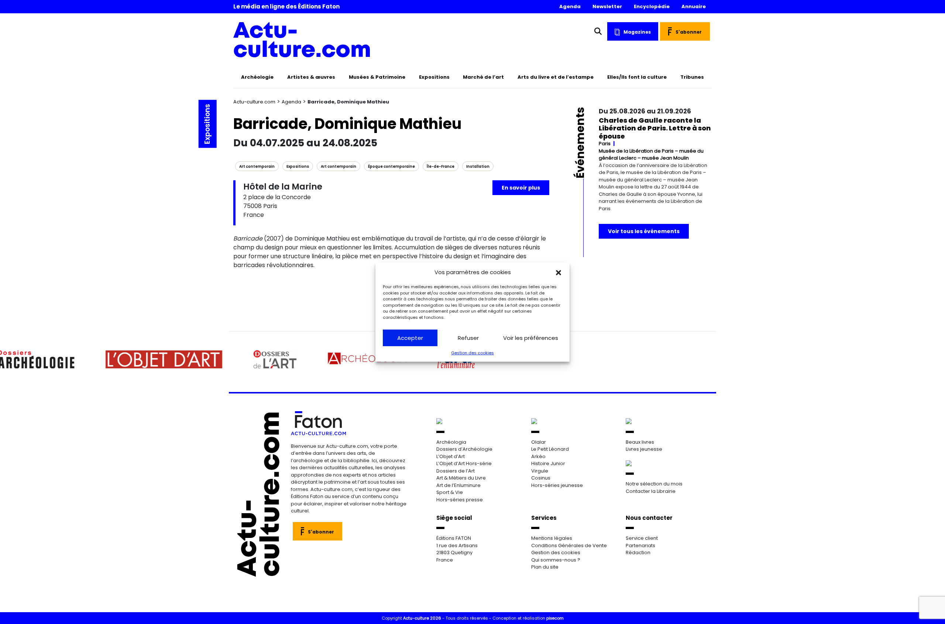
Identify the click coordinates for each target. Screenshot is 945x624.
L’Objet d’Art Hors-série (464, 463)
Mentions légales (551, 538)
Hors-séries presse (459, 499)
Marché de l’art (483, 77)
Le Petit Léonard (550, 449)
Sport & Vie (449, 492)
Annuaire (693, 6)
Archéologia (451, 442)
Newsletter (607, 6)
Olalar (538, 442)
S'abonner (689, 32)
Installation (477, 166)
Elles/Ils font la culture (637, 77)
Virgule (539, 470)
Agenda (570, 6)
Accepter (410, 338)
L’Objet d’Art (450, 456)
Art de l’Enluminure (458, 485)
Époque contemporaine (391, 166)
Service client (642, 538)
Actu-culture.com (254, 101)
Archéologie (257, 77)
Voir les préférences (530, 338)
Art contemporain (257, 166)
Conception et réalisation (528, 618)
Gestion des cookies (472, 353)
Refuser (468, 338)
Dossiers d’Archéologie (464, 449)
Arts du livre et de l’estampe (556, 77)
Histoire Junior (548, 463)
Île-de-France (440, 166)
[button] (558, 272)
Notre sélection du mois (654, 483)
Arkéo (538, 456)
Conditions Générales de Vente (569, 545)
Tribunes (692, 77)
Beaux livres (640, 442)
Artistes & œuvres (311, 77)
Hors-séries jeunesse (557, 485)
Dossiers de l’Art (455, 470)
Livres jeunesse (644, 449)
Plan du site (545, 566)
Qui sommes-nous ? (555, 559)
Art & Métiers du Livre (461, 477)
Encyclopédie (652, 6)
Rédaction (638, 552)
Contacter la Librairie (651, 491)
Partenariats (640, 545)
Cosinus (540, 477)
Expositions (434, 77)
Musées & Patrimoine (377, 77)
